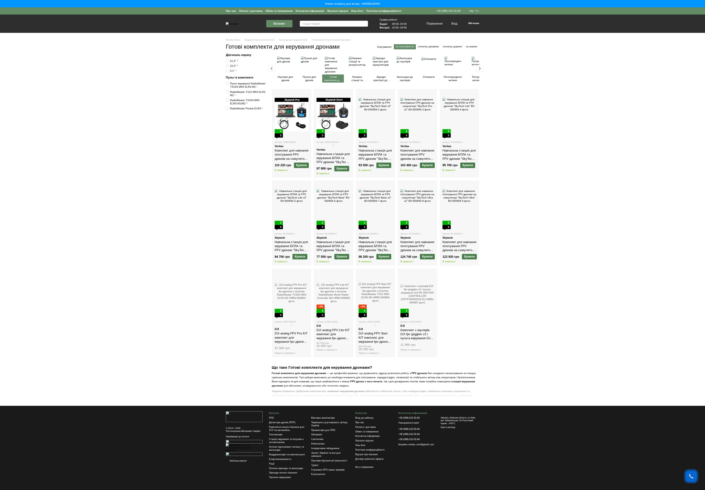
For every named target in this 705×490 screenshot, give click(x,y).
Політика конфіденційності (383, 10)
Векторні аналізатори (323, 417)
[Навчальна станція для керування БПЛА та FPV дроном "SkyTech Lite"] (459, 115)
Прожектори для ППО (323, 430)
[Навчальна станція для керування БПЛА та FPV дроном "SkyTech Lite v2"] (291, 206)
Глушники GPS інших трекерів (328, 469)
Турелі (314, 465)
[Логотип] (244, 416)
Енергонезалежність (280, 459)
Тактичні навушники (280, 477)
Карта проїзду (448, 427)
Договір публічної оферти (369, 459)
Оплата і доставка (251, 10)
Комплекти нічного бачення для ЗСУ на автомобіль (286, 428)
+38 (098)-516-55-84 (448, 11)
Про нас (231, 10)
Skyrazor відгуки (337, 10)
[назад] (271, 68)
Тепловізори (275, 434)
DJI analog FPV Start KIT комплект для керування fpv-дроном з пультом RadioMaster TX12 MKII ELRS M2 (375, 341)
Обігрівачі (316, 434)
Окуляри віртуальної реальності (329, 460)
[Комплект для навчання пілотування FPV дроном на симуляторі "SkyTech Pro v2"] (417, 115)
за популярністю (405, 46)
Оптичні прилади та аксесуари (286, 468)
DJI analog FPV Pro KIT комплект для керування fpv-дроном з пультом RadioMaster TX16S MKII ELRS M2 (291, 341)
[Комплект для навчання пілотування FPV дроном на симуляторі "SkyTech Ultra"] (459, 206)
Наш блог (357, 10)
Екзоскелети (318, 474)
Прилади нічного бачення (283, 472)
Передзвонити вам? (408, 423)
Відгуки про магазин (366, 454)
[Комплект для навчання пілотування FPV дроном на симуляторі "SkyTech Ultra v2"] (417, 206)
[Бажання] (416, 23)
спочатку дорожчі (452, 46)
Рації (271, 463)
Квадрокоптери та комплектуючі (287, 454)
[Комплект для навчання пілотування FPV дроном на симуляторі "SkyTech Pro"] (291, 115)
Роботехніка (317, 443)
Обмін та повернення (279, 10)
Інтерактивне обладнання (325, 448)
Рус (477, 11)
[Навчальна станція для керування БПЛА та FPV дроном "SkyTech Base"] (333, 206)
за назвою (471, 46)
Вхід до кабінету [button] (364, 417)
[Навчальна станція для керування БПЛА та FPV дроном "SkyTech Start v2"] (375, 115)
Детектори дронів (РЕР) (282, 422)
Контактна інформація (310, 10)
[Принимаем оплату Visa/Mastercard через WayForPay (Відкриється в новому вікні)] (244, 448)
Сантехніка (317, 439)
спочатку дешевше (428, 46)
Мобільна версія (238, 461)
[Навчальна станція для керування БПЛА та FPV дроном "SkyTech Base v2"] (375, 206)
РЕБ (271, 417)
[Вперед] (479, 68)
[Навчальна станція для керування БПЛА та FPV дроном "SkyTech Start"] (333, 115)
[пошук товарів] (365, 24)
